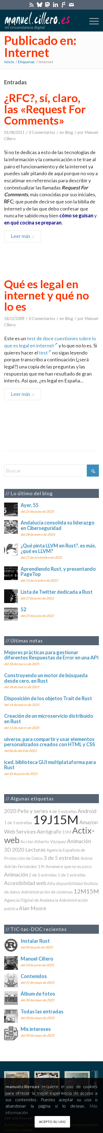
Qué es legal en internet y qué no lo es (46, 295)
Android (87, 811)
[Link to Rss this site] (31, 4)
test (43, 353)
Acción (27, 841)
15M (66, 831)
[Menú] (91, 20)
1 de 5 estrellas (18, 822)
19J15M (56, 819)
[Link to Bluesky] (39, 4)
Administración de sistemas (47, 891)
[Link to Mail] (71, 4)
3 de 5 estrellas (62, 858)
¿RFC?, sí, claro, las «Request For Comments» (45, 109)
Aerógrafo (49, 831)
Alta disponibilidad (65, 883)
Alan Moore (32, 908)
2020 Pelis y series (26, 811)
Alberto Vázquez (50, 841)
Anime (86, 858)
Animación (16, 874)
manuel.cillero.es (22, 1086)
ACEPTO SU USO (52, 1122)
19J (41, 866)
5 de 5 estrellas (72, 874)
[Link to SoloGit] (63, 4)
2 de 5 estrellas (43, 874)
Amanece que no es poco (69, 866)
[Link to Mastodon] (47, 4)
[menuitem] (91, 20)
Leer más (20, 236)
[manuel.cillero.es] (42, 20)
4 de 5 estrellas (63, 811)
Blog (69, 132)
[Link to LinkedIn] (55, 4)
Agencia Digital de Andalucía (31, 900)
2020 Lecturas (29, 849)
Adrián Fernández (20, 866)
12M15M (86, 891)
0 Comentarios (42, 132)
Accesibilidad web (25, 883)
